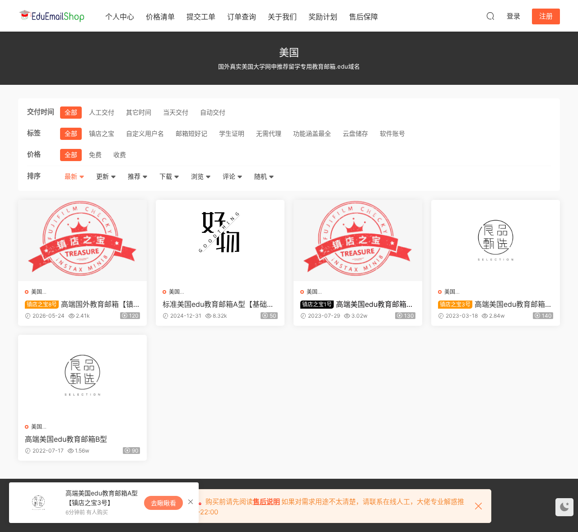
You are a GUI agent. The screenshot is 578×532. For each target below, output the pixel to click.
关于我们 (282, 16)
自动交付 (212, 112)
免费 (95, 154)
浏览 (198, 176)
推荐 (135, 176)
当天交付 (175, 112)
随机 (261, 176)
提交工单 (200, 16)
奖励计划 (322, 16)
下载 (166, 176)
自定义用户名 (145, 133)
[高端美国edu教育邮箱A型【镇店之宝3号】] (495, 240)
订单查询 (241, 16)
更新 (103, 176)
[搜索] (490, 15)
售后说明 (266, 501)
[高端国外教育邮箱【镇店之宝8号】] (82, 240)
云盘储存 (355, 133)
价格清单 (160, 16)
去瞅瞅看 (163, 503)
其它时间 (138, 112)
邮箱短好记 (191, 133)
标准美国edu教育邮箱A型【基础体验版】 (218, 304)
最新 (72, 176)
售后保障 (363, 16)
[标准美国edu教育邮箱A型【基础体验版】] (220, 240)
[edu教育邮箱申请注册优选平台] (52, 16)
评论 (230, 176)
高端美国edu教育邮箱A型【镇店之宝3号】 (494, 304)
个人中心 (119, 16)
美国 (36, 291)
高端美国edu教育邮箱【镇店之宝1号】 (353, 304)
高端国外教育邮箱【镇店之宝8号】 (79, 304)
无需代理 (268, 133)
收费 (119, 154)
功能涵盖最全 (312, 133)
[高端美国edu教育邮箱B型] (82, 375)
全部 (71, 112)
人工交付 (101, 112)
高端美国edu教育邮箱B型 (66, 439)
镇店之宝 (101, 133)
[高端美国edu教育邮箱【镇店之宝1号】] (358, 240)
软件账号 (392, 133)
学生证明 (231, 133)
